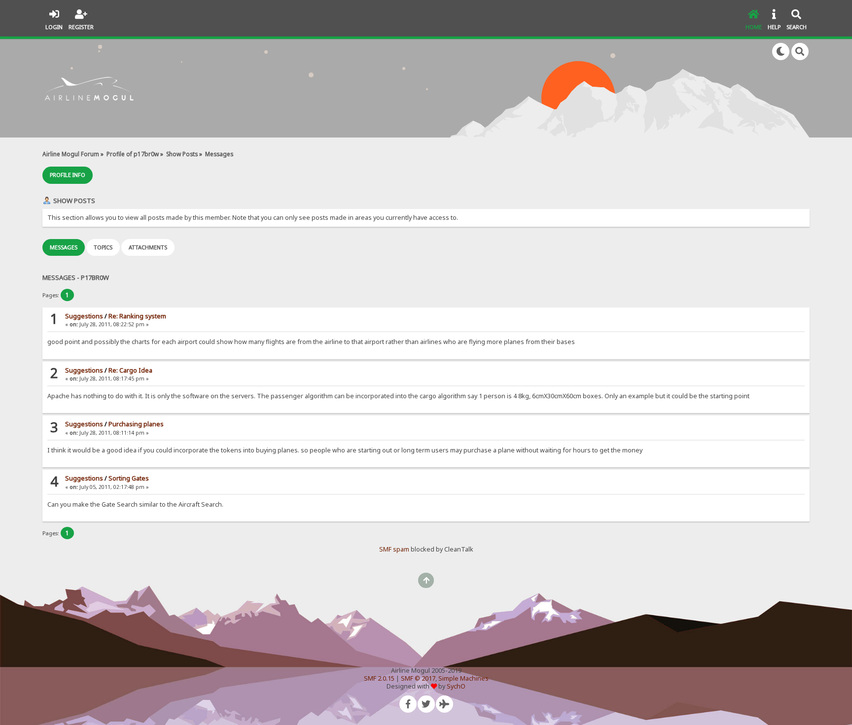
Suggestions (84, 316)
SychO (456, 686)
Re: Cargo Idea (130, 370)
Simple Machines (463, 678)
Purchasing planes (136, 424)
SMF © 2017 (418, 678)
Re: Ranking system (137, 316)
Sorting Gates (128, 478)
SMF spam (394, 549)
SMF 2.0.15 (379, 678)
